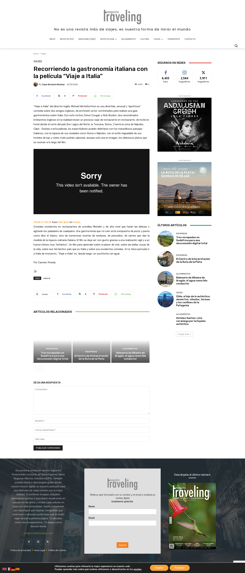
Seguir (184, 71)
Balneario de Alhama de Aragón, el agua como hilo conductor (130, 355)
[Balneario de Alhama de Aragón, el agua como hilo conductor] (130, 340)
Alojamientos (130, 349)
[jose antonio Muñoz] (36, 84)
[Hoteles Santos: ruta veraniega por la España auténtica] (166, 319)
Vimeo (76, 222)
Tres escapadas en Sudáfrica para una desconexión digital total (52, 355)
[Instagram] (38, 541)
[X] (47, 541)
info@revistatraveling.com (38, 533)
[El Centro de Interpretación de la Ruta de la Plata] (91, 340)
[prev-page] (36, 368)
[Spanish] (18, 568)
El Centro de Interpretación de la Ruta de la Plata (91, 357)
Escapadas (52, 349)
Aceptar (159, 567)
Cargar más (183, 334)
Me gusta (166, 71)
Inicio (36, 53)
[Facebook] (28, 541)
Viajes (43, 53)
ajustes (137, 569)
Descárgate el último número (192, 474)
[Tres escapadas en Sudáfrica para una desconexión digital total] (53, 340)
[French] (9, 568)
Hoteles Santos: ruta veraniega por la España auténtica (191, 321)
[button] (236, 45)
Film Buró (63, 222)
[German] (13, 568)
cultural (46, 278)
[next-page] (41, 368)
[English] (4, 568)
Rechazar (180, 567)
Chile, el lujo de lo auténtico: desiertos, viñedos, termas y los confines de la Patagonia (193, 301)
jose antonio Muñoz (53, 84)
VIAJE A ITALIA (42, 222)
